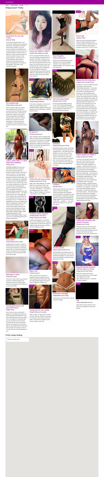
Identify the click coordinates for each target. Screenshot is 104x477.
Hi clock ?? (34, 132)
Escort (7, 5)
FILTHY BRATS (9, 2)
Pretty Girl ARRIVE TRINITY (40, 51)
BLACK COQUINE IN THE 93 (40, 99)
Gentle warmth (58, 248)
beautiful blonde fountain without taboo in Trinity (85, 268)
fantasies (56, 144)
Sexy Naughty (58, 56)
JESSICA (56, 185)
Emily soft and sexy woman (40, 179)
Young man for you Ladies (39, 310)
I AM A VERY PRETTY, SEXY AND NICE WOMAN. (16, 162)
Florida (21, 5)
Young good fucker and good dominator (15, 307)
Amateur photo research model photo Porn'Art (39, 215)
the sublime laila (12, 103)
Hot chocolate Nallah (61, 99)
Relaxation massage (60, 293)
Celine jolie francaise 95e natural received (85, 221)
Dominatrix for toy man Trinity (15, 37)
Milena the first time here (85, 80)
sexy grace (10, 240)
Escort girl (80, 36)
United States (14, 5)
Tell (77, 300)
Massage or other (13, 274)
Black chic (33, 271)
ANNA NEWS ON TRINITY (86, 155)
